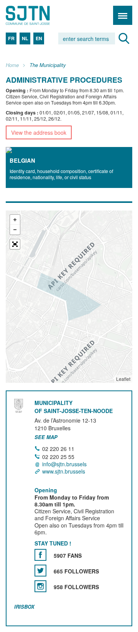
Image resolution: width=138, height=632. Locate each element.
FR (11, 38)
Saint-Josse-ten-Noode (39, 15)
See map (46, 437)
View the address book (38, 132)
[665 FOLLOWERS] (40, 570)
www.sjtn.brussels (63, 471)
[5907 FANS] (40, 555)
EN (39, 38)
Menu (122, 15)
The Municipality (48, 65)
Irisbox (24, 606)
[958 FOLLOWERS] (40, 586)
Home (12, 65)
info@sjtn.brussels (64, 464)
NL (25, 38)
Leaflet (123, 379)
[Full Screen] (15, 244)
